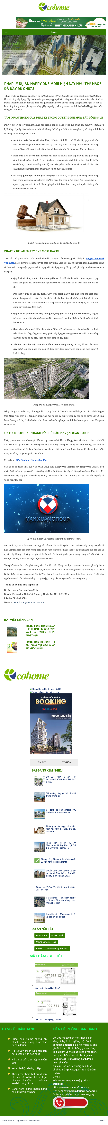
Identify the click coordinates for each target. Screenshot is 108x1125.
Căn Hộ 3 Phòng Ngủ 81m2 (47, 988)
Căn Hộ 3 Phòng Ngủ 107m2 (48, 1019)
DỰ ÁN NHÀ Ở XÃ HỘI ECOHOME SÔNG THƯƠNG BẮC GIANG (61, 779)
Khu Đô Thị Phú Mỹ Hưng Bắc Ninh (52, 948)
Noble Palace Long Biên (13, 1120)
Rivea (102, 1120)
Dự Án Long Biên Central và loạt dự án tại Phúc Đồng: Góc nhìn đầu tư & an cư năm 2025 (61, 873)
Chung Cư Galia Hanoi (46, 942)
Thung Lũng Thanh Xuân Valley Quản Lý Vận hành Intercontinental (58, 860)
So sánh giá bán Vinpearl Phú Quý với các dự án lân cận (61, 811)
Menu (54, 32)
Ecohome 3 (41, 935)
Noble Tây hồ (57, 935)
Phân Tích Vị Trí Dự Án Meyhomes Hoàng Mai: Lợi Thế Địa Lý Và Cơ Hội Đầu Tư (61, 845)
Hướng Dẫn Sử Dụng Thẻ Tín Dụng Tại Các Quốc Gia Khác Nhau (40, 645)
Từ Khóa (66, 762)
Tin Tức (42, 762)
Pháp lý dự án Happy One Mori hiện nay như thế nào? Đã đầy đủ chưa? (61, 829)
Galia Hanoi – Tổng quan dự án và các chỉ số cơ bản (61, 915)
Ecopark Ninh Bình (32, 1120)
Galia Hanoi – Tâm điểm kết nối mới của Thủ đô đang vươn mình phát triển (61, 900)
